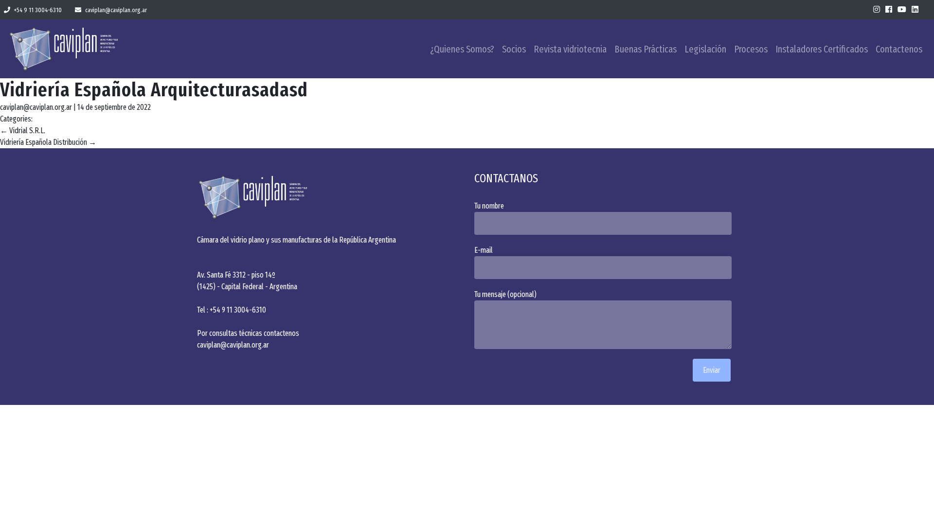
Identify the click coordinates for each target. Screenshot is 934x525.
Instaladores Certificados (821, 49)
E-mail (483, 250)
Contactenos (899, 49)
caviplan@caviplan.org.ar (116, 10)
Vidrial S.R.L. (22, 130)
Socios (514, 49)
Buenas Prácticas (645, 49)
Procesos (751, 49)
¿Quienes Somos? (462, 49)
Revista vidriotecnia (570, 49)
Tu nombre (489, 205)
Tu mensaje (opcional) (505, 294)
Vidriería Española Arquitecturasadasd (154, 90)
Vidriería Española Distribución (48, 142)
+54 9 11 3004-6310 (38, 10)
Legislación (705, 49)
